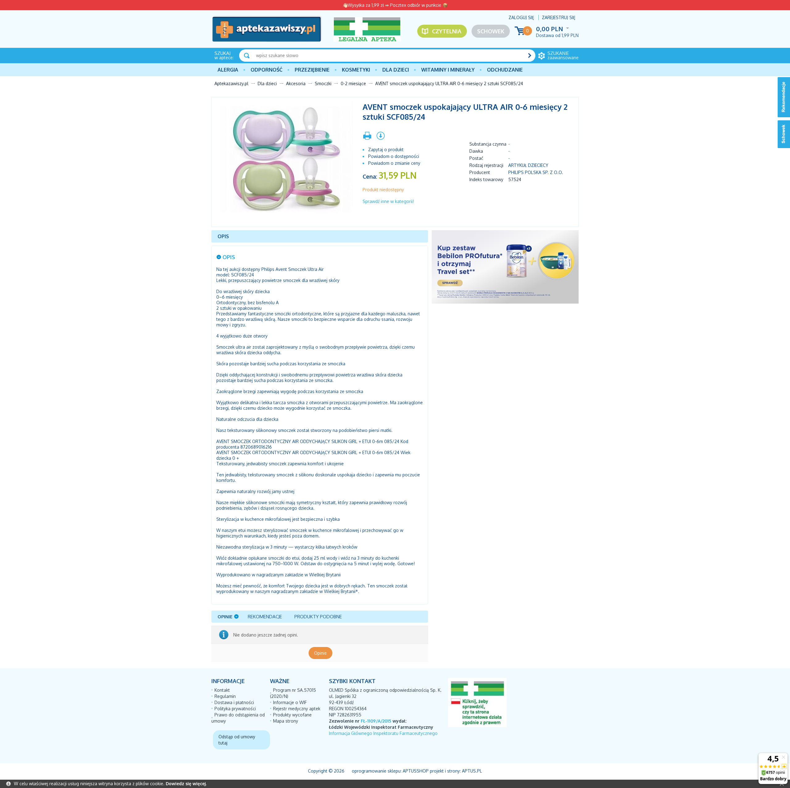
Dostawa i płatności (234, 702)
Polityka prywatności (235, 708)
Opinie (320, 653)
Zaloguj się (521, 17)
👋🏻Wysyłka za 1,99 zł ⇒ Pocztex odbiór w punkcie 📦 (395, 5)
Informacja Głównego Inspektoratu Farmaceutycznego (383, 733)
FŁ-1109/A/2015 (376, 721)
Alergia (228, 70)
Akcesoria (296, 83)
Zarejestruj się (559, 17)
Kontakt (222, 690)
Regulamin (225, 696)
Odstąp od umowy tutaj (236, 739)
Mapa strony (285, 721)
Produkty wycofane (292, 714)
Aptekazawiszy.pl (231, 83)
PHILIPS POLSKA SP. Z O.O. (535, 172)
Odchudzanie (505, 70)
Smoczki (323, 83)
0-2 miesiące (353, 83)
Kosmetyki (356, 70)
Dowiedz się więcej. (186, 783)
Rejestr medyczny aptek (296, 708)
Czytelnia (446, 31)
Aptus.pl (472, 770)
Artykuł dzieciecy (528, 165)
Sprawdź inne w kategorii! (388, 201)
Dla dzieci (395, 70)
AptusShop (416, 770)
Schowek (490, 31)
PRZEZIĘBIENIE (312, 70)
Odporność (266, 70)
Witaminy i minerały (448, 70)
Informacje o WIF (290, 702)
